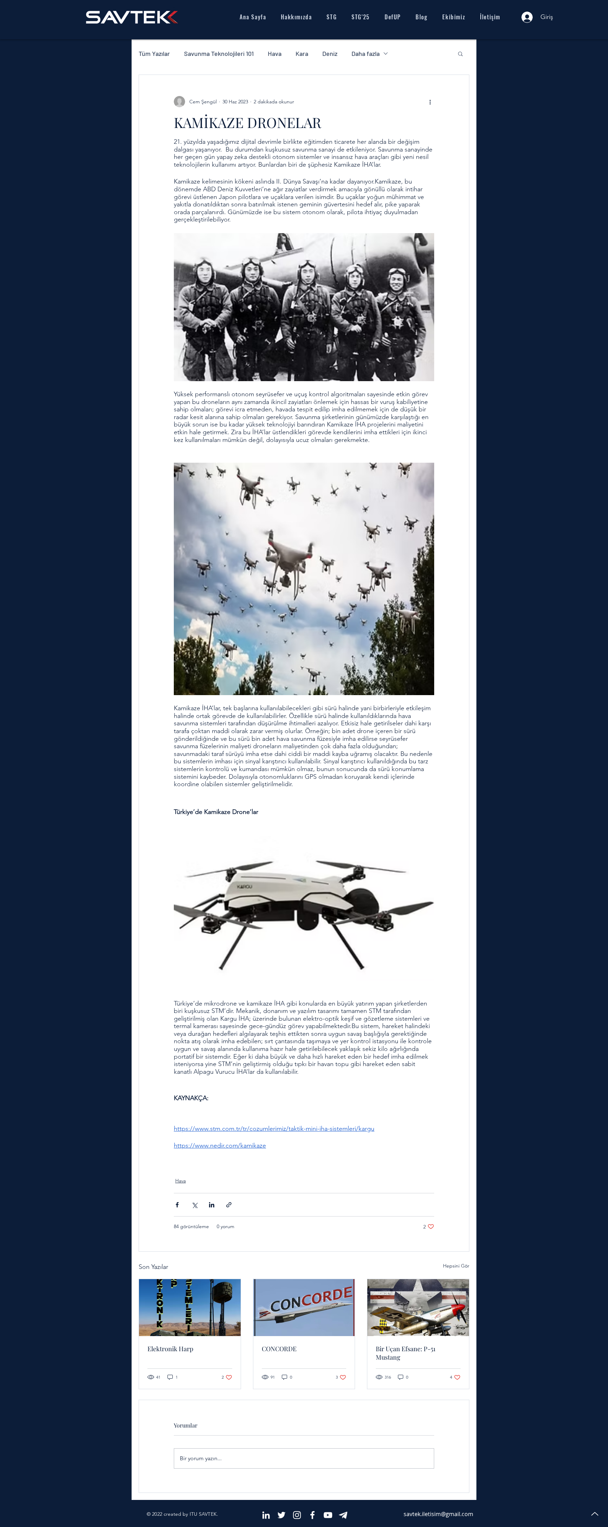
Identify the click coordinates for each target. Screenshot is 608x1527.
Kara (302, 53)
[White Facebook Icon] (312, 1515)
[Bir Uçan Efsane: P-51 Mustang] (418, 1307)
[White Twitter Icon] (281, 1515)
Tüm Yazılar (154, 53)
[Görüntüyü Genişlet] (304, 307)
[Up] (594, 1513)
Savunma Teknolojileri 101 (219, 53)
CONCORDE (279, 1349)
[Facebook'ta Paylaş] (177, 1204)
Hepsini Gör (456, 1266)
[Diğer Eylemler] (430, 101)
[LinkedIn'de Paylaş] (211, 1204)
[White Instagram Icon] (297, 1515)
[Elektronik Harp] (190, 1307)
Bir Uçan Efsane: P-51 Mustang (406, 1353)
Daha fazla (366, 53)
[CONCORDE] (304, 1307)
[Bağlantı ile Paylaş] (229, 1204)
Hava (274, 53)
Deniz (329, 53)
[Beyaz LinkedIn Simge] (266, 1515)
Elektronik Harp (170, 1349)
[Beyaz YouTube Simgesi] (328, 1515)
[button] (460, 53)
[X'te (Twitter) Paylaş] (194, 1204)
